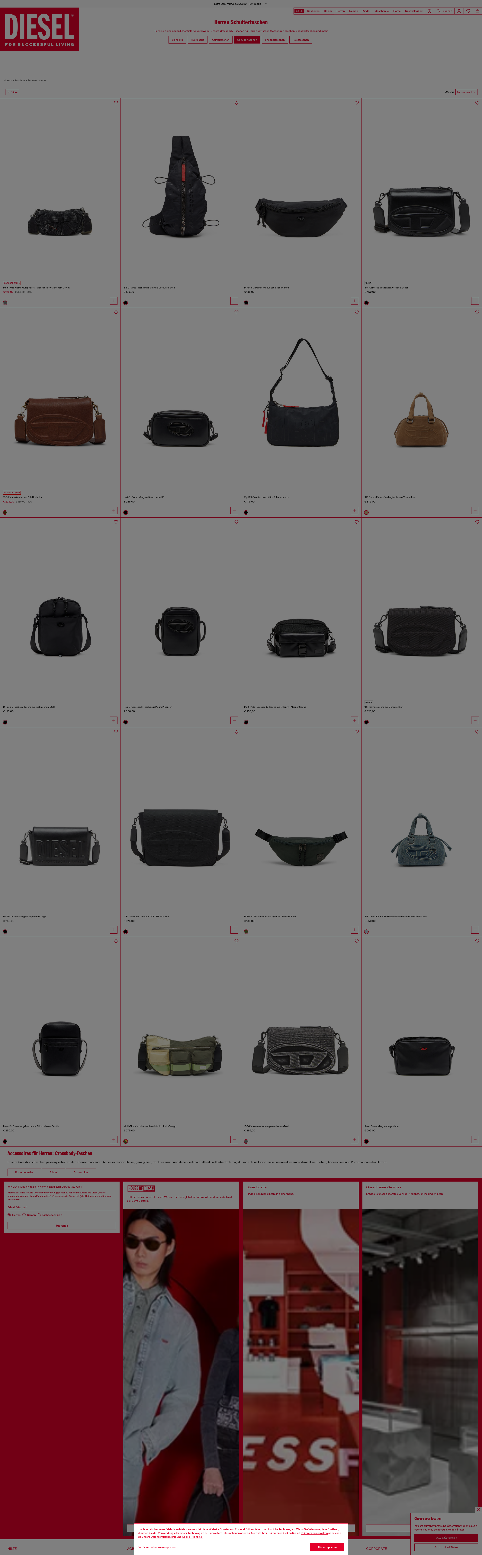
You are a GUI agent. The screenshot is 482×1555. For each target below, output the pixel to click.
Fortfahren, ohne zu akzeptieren (156, 1547)
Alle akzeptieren (327, 1547)
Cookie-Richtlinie (192, 1536)
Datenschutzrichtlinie (163, 1536)
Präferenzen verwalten (314, 1532)
